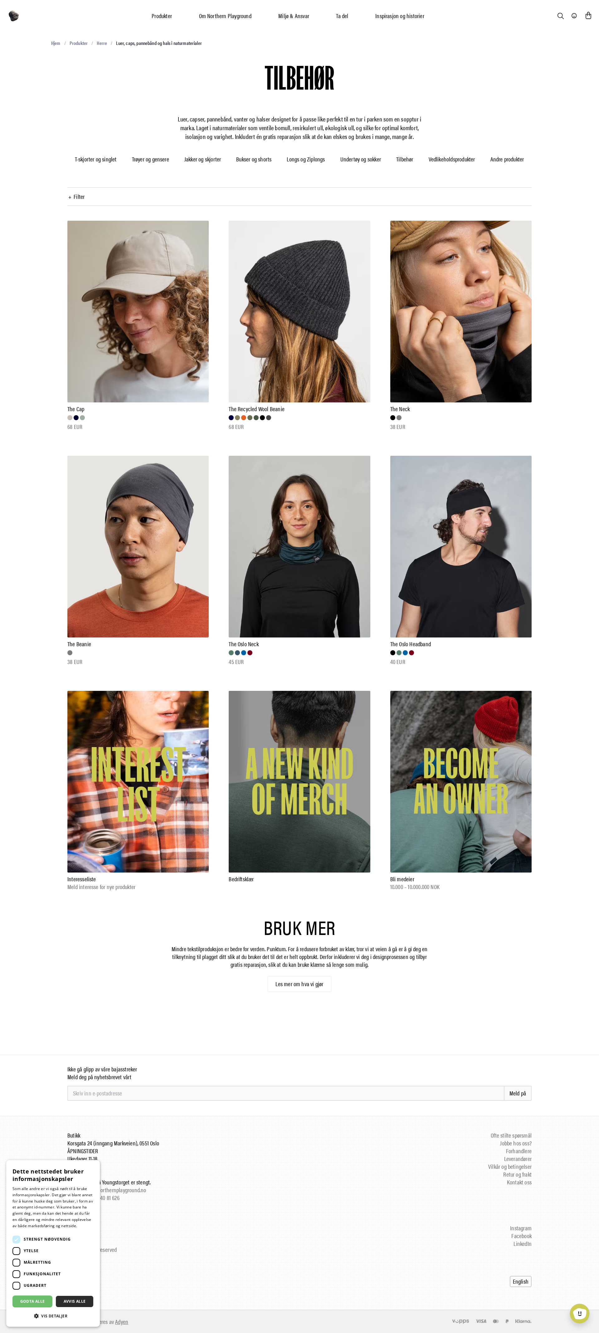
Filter (76, 196)
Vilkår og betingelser (510, 1166)
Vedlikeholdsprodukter (452, 159)
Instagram (521, 1228)
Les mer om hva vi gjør (299, 984)
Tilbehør (404, 159)
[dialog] (53, 1243)
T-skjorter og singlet (96, 159)
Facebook (521, 1236)
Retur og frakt (517, 1174)
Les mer (85, 1225)
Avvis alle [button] (75, 1301)
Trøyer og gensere (150, 159)
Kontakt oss (519, 1182)
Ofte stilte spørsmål (511, 1135)
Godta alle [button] (32, 1301)
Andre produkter (507, 159)
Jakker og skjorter (202, 159)
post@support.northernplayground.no (106, 1190)
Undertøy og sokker (360, 159)
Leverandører (518, 1159)
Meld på (517, 1093)
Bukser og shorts (253, 159)
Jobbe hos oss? (516, 1143)
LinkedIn (523, 1243)
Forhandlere (519, 1151)
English (520, 1281)
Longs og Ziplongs (306, 159)
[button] (53, 1316)
